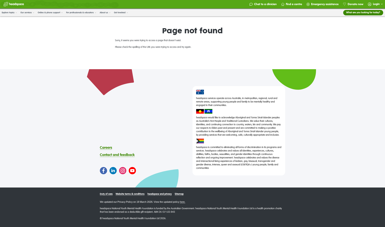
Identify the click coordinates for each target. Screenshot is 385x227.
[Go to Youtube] (132, 170)
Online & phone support (49, 13)
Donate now (355, 4)
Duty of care (106, 194)
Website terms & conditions (130, 194)
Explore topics (8, 13)
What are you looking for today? (363, 12)
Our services (26, 13)
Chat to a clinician (265, 4)
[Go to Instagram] (122, 170)
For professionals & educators (80, 13)
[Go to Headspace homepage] (14, 4)
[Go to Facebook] (103, 170)
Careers (106, 148)
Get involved (120, 13)
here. (182, 202)
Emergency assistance (325, 4)
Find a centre (294, 4)
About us (104, 13)
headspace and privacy (160, 194)
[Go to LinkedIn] (113, 170)
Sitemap (179, 194)
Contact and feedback (117, 155)
